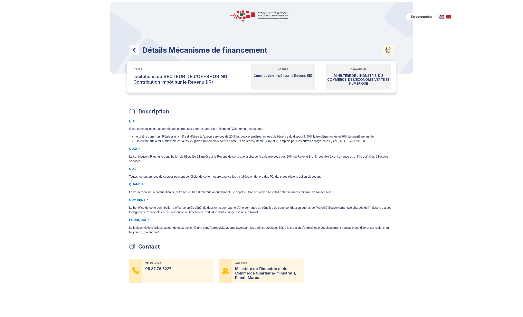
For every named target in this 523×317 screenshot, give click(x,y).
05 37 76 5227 (158, 269)
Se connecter (422, 17)
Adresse (241, 263)
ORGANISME (358, 69)
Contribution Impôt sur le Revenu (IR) (283, 76)
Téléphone (153, 263)
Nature (283, 69)
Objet (137, 69)
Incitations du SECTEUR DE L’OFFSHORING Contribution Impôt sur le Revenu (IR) (180, 79)
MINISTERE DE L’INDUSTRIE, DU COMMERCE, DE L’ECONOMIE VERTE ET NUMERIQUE (358, 79)
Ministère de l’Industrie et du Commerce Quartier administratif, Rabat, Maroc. (265, 273)
